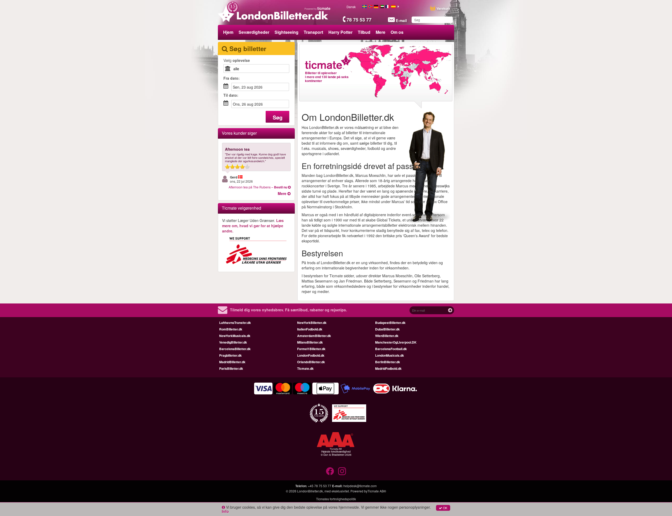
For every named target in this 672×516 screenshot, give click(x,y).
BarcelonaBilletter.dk (235, 348)
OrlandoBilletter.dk (311, 362)
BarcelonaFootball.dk (391, 348)
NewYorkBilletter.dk (312, 322)
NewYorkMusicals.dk (234, 335)
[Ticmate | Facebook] (330, 471)
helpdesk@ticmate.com (360, 486)
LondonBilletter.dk (310, 491)
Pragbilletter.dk (230, 355)
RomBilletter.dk (230, 329)
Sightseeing (286, 32)
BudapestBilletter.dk (390, 322)
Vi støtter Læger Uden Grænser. (253, 225)
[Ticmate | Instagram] (342, 471)
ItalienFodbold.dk (309, 329)
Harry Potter (340, 32)
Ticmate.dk (305, 368)
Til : (230, 95)
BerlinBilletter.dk (387, 362)
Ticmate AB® (377, 491)
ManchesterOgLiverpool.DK (396, 342)
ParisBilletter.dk (231, 368)
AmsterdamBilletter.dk (314, 335)
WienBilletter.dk (386, 335)
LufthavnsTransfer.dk (235, 322)
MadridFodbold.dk (388, 368)
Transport (313, 32)
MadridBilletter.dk (232, 362)
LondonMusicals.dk (389, 355)
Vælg (236, 60)
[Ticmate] (317, 8)
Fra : (231, 78)
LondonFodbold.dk (310, 355)
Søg (277, 117)
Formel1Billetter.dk (311, 348)
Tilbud (364, 32)
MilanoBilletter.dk (310, 342)
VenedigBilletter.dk (233, 342)
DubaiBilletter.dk (387, 329)
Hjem (228, 32)
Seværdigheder (254, 32)
